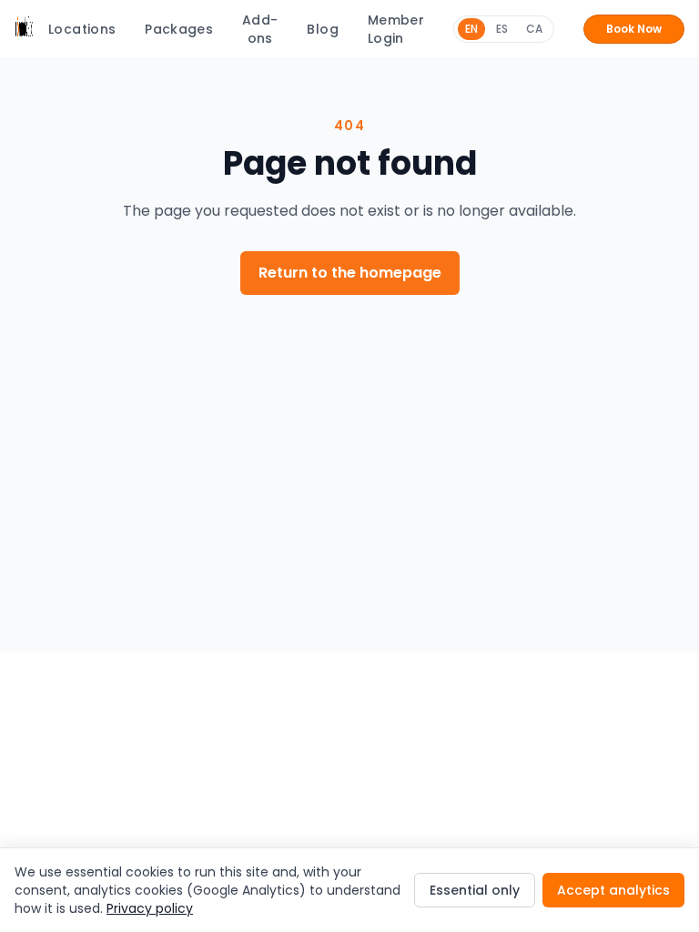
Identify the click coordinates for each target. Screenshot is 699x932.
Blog (322, 29)
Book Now (634, 28)
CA (534, 28)
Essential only (475, 890)
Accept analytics (613, 890)
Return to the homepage (349, 272)
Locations (82, 29)
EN (471, 28)
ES (502, 28)
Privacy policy (149, 908)
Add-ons (260, 29)
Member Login (396, 29)
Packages (179, 29)
